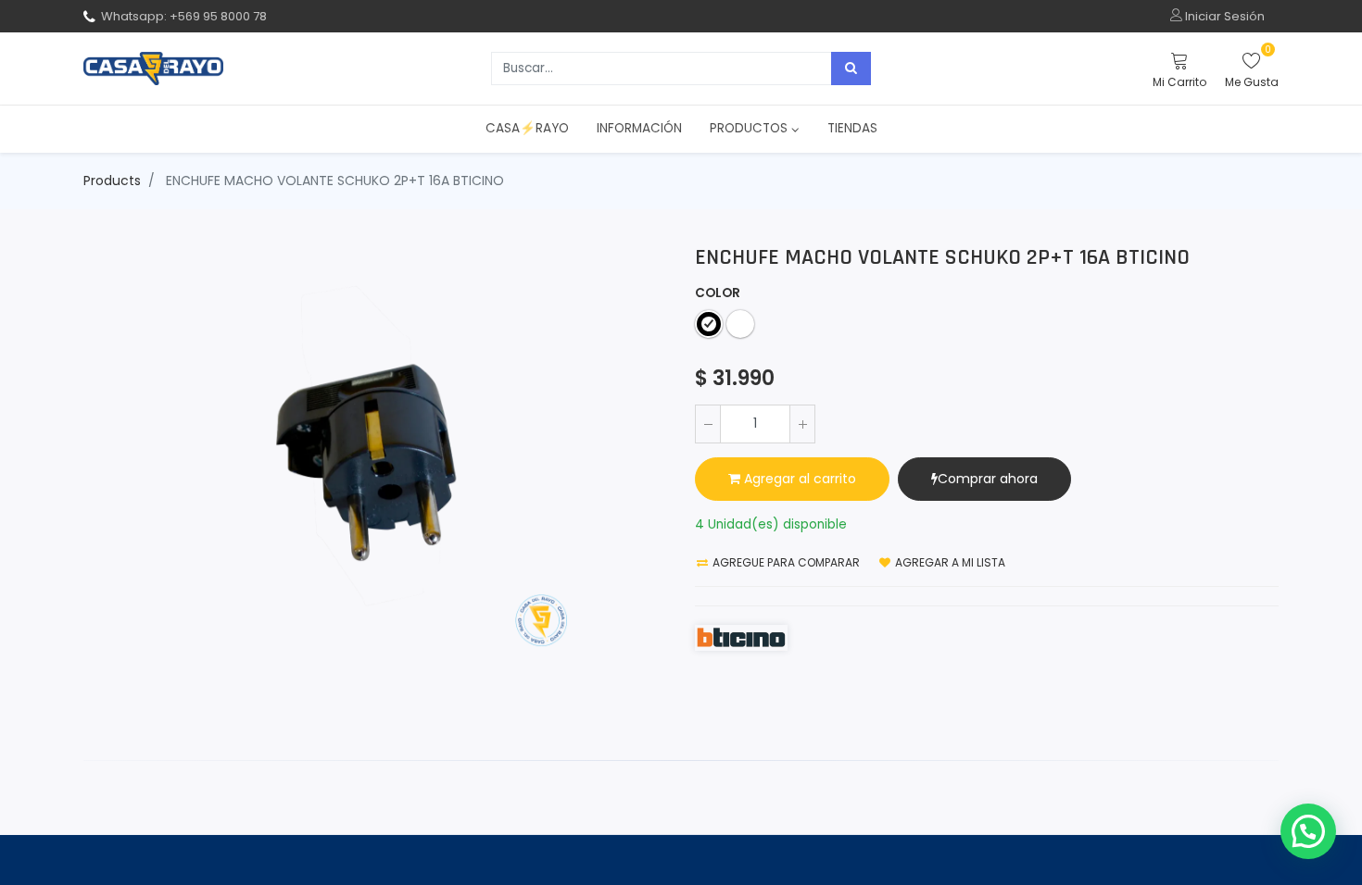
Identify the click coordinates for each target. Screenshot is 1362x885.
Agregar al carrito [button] (798, 478)
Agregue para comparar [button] (785, 562)
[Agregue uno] (802, 423)
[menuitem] (527, 129)
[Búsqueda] (851, 68)
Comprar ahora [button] (988, 478)
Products (112, 180)
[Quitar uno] (708, 423)
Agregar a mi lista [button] (948, 562)
